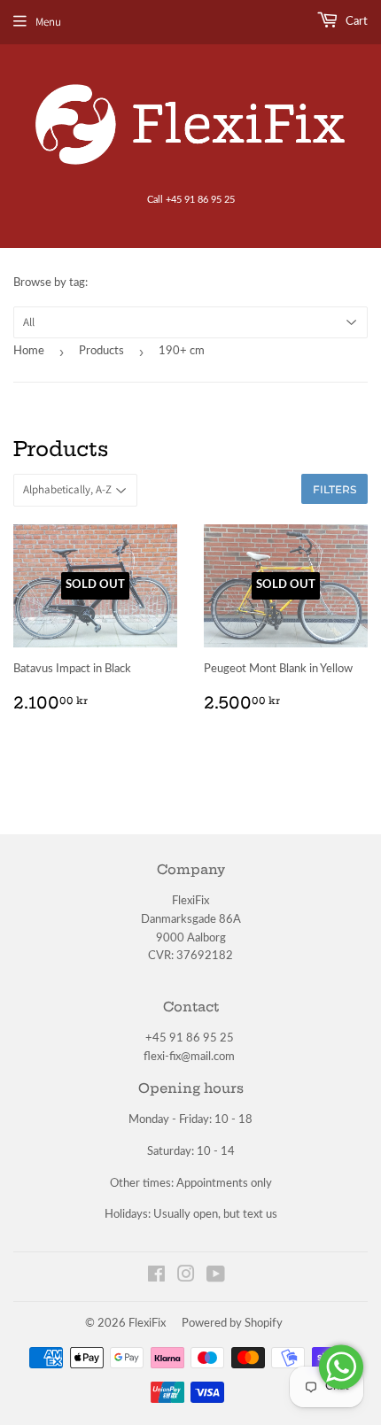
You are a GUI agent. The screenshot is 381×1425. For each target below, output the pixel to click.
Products (101, 351)
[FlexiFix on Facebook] (156, 1277)
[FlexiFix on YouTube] (215, 1277)
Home (28, 351)
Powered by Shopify (232, 1323)
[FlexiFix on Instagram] (186, 1277)
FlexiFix (147, 1323)
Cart (355, 21)
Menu (48, 21)
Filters (334, 489)
